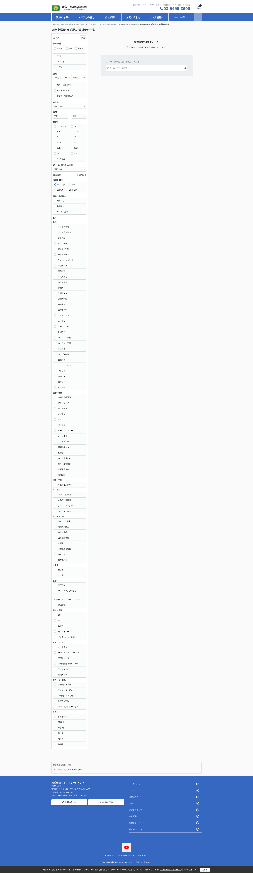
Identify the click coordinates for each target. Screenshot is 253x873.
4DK (75, 153)
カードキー (62, 321)
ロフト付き (62, 408)
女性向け (61, 360)
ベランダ (61, 419)
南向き (61, 739)
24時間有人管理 (64, 684)
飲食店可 (61, 382)
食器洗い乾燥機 (64, 500)
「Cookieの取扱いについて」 (170, 870)
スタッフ (133, 790)
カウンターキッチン (66, 511)
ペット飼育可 (63, 227)
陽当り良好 (62, 243)
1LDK (76, 132)
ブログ (132, 803)
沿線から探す (63, 17)
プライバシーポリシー (125, 856)
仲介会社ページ (135, 829)
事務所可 (61, 271)
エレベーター (63, 442)
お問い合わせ (133, 17)
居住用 (59, 48)
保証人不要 (62, 266)
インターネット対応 (66, 637)
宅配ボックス (63, 658)
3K (75, 142)
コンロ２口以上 (64, 495)
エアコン (61, 570)
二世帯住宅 (62, 310)
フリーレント (63, 315)
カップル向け (63, 354)
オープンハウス (64, 326)
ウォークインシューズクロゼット (68, 599)
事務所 (80, 48)
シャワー (61, 554)
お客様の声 (133, 797)
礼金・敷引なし (63, 90)
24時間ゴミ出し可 (65, 696)
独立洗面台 (62, 560)
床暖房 (61, 575)
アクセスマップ (135, 810)
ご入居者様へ (157, 17)
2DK (75, 137)
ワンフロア (62, 371)
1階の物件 (62, 728)
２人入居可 (62, 277)
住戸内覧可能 (63, 701)
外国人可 (61, 332)
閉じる (205, 870)
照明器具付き (63, 447)
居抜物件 (61, 387)
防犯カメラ (62, 675)
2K (58, 137)
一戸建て (60, 67)
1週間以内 (73, 190)
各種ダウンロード (136, 823)
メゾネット (62, 414)
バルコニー (62, 425)
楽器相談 (61, 238)
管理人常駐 (62, 299)
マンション (61, 62)
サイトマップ (143, 856)
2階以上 (61, 722)
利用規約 (109, 856)
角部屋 (61, 744)
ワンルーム (61, 126)
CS (59, 615)
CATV (60, 626)
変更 (83, 38)
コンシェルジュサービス (68, 707)
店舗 (70, 48)
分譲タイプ (62, 293)
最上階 (61, 733)
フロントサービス (65, 690)
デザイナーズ (63, 254)
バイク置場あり (64, 458)
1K (75, 126)
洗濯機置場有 (63, 469)
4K (58, 153)
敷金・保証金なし (64, 85)
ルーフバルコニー (65, 431)
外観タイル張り (64, 485)
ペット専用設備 (64, 232)
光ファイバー (63, 631)
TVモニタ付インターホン (68, 652)
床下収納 (61, 585)
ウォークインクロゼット (68, 591)
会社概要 (110, 17)
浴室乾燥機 (62, 532)
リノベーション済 (65, 260)
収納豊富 (61, 605)
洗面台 (61, 543)
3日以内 (60, 190)
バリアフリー (63, 282)
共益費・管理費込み (65, 96)
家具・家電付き (64, 464)
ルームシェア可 (64, 343)
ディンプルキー (64, 669)
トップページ (134, 784)
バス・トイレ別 (64, 521)
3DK (58, 148)
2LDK (59, 142)
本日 (73, 184)
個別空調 (61, 475)
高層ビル (61, 376)
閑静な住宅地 (63, 249)
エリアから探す (86, 17)
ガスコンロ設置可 (65, 338)
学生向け (61, 349)
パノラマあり (62, 212)
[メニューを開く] (197, 17)
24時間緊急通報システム (68, 664)
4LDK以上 (61, 159)
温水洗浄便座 (63, 538)
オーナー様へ (180, 17)
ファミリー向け (64, 365)
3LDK (76, 148)
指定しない (61, 184)
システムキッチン (65, 506)
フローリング (63, 403)
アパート (60, 56)
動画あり (60, 206)
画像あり (60, 201)
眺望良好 (61, 304)
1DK (58, 132)
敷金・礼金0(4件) (75, 769)
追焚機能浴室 (63, 527)
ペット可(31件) (59, 769)
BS (59, 620)
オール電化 (62, 436)
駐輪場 (61, 453)
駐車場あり (62, 717)
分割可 (61, 288)
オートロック (63, 647)
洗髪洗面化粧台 (64, 549)
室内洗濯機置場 (64, 397)
